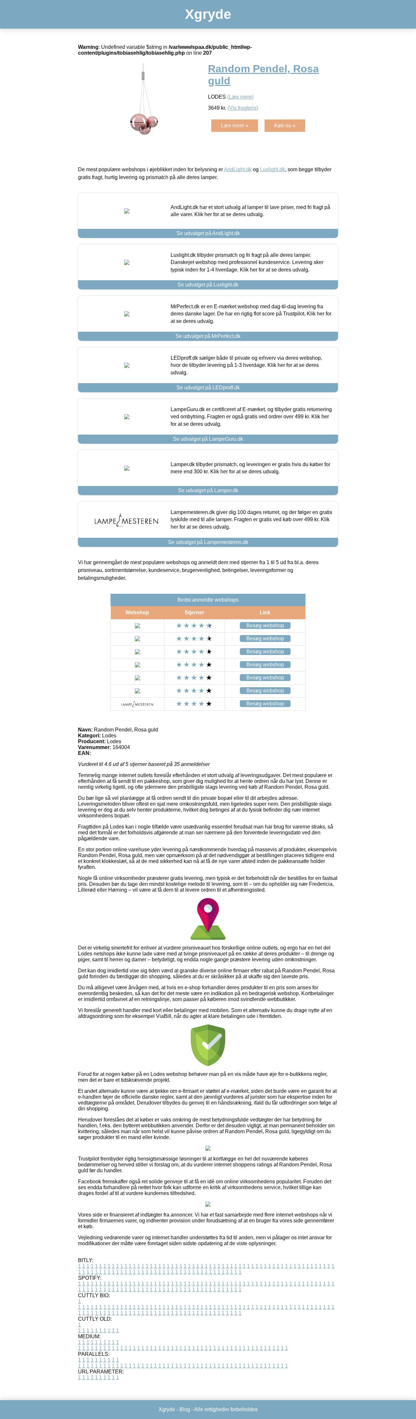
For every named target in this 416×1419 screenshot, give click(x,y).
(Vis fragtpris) (243, 108)
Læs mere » (234, 125)
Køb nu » (284, 125)
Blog (184, 1409)
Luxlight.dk (272, 169)
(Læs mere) (240, 97)
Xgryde (208, 14)
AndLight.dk (238, 169)
